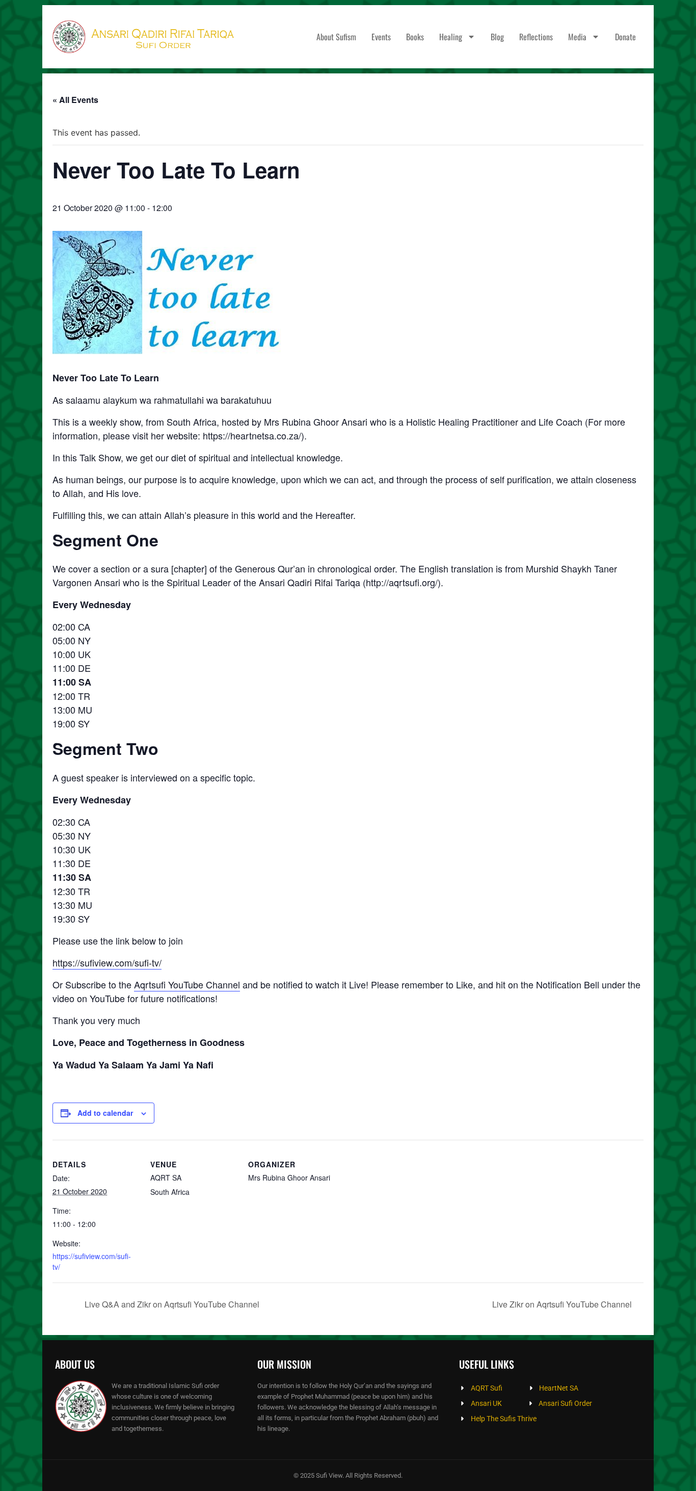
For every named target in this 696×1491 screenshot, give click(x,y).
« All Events (75, 100)
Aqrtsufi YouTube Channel (187, 984)
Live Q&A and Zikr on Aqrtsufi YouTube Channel (171, 1304)
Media (577, 37)
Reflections (536, 37)
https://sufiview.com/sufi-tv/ (107, 962)
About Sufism (336, 37)
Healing (450, 37)
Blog (497, 37)
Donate (625, 37)
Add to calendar (105, 1113)
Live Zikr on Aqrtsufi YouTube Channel (563, 1304)
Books (415, 37)
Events (381, 37)
